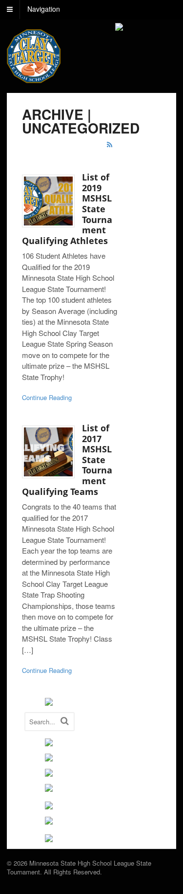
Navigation (43, 9)
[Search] (65, 720)
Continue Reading (47, 397)
